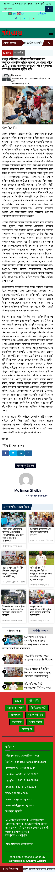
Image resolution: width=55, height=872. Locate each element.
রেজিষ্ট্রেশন (27, 729)
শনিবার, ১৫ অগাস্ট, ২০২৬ (13, 546)
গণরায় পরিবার (35, 715)
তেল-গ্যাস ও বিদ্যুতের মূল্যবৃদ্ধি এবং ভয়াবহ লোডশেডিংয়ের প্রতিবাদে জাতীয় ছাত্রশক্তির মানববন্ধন (12, 535)
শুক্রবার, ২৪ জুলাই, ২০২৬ (40, 620)
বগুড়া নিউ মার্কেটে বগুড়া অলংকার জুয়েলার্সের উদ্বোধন (40, 532)
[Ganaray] (12, 32)
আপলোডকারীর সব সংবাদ (37, 495)
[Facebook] (5, 453)
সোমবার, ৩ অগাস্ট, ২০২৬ (40, 585)
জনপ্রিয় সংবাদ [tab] (40, 630)
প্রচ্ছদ (8, 53)
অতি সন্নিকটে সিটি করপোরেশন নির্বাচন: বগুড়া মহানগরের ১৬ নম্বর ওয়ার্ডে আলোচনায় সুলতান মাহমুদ (41, 573)
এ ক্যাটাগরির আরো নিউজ (16, 506)
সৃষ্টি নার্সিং (34, 700)
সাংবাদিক (17, 722)
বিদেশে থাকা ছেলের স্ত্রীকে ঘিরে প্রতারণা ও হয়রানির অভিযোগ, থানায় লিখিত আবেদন (13, 611)
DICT (18, 700)
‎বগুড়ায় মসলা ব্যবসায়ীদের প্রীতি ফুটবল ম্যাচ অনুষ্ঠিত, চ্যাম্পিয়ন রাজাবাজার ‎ (41, 611)
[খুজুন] (49, 9)
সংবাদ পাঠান (35, 722)
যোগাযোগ (16, 715)
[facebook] (16, 18)
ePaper (42, 13)
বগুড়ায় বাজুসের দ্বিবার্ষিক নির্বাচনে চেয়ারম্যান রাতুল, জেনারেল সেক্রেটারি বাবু (12, 572)
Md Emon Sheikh (27, 491)
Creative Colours (36, 860)
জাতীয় (20, 52)
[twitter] (25, 18)
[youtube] (33, 18)
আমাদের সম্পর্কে (15, 707)
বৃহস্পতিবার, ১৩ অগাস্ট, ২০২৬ (42, 540)
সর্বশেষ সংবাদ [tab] (14, 631)
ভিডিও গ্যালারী (38, 707)
